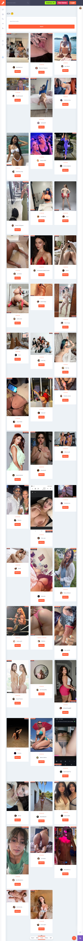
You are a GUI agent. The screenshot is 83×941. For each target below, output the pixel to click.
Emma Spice (43, 924)
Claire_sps (43, 538)
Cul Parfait (19, 273)
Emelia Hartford (19, 475)
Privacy (46, 937)
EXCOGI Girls (19, 907)
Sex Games (62, 3)
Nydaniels (43, 596)
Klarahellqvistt (43, 816)
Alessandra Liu (67, 869)
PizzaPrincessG (19, 96)
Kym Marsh (67, 66)
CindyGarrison (67, 503)
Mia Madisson (19, 67)
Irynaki (19, 568)
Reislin (67, 270)
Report (32, 937)
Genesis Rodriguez (19, 225)
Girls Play (43, 360)
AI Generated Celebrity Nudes (43, 270)
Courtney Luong (19, 171)
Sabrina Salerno (43, 757)
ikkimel (19, 815)
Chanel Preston (19, 699)
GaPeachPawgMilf (67, 708)
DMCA (37, 937)
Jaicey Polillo (19, 421)
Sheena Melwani (67, 593)
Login (73, 3)
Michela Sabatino (67, 166)
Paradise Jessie (67, 396)
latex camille (67, 650)
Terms (41, 937)
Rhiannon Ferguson (43, 68)
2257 (51, 937)
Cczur (19, 355)
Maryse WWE (43, 160)
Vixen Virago (67, 323)
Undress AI (50, 3)
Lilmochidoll (43, 470)
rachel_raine (19, 318)
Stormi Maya (43, 301)
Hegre (67, 216)
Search (41, 26)
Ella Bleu (19, 753)
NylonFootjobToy (67, 771)
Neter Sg (67, 368)
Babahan (43, 641)
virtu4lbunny (43, 216)
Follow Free (17, 71)
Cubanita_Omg (67, 100)
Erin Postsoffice (43, 689)
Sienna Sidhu (67, 815)
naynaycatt (43, 122)
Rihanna (19, 520)
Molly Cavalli (67, 452)
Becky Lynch (19, 641)
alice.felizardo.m (19, 880)
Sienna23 (43, 412)
